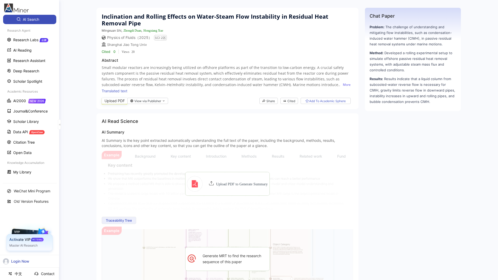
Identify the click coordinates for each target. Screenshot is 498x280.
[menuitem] (29, 19)
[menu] (29, 96)
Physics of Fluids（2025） (129, 37)
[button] (227, 184)
